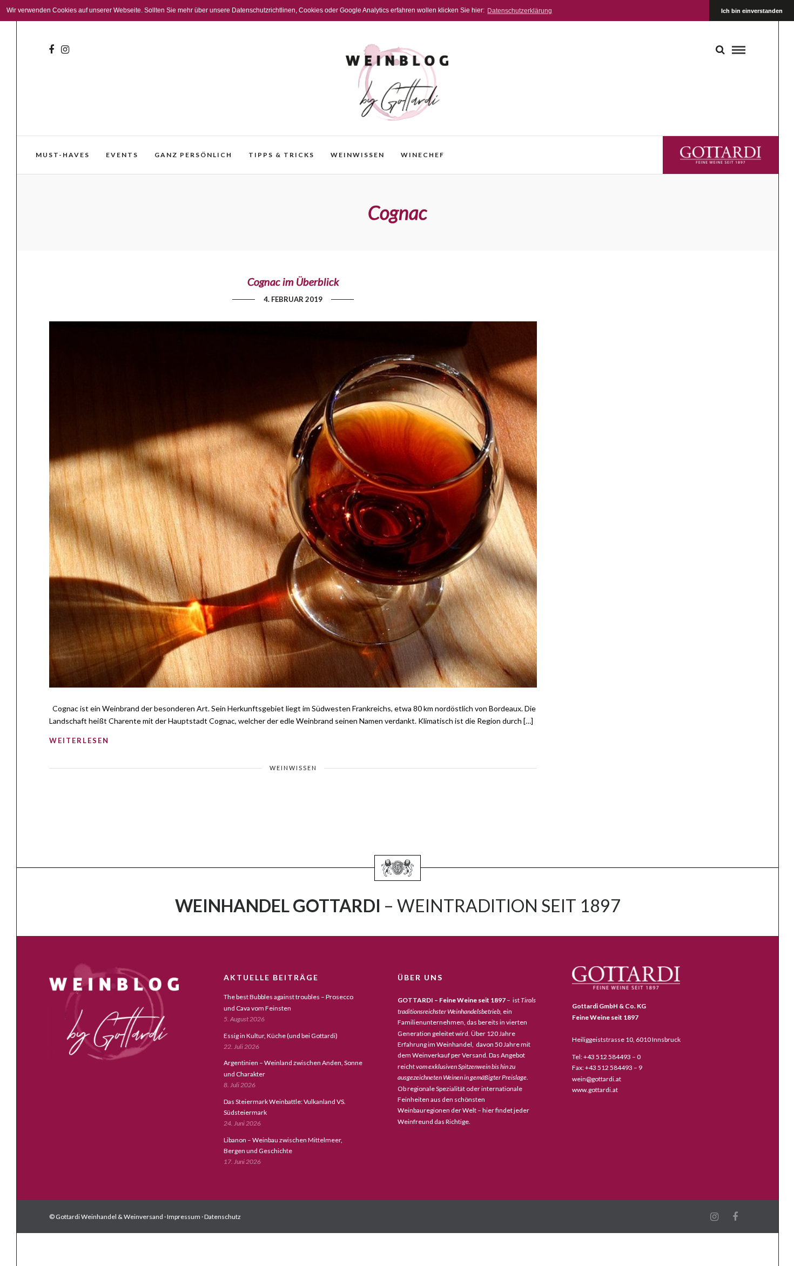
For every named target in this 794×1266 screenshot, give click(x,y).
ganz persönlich (193, 155)
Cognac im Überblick (293, 281)
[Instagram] (65, 50)
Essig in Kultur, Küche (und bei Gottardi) (281, 1036)
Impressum (183, 1217)
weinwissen (358, 155)
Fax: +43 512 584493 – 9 (607, 1067)
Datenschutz (222, 1217)
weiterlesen (79, 740)
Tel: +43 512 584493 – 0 (606, 1057)
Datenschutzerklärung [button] (519, 11)
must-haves (63, 155)
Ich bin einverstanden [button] (752, 11)
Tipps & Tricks (281, 155)
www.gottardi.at (595, 1090)
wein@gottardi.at (596, 1079)
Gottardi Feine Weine (720, 155)
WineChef (423, 155)
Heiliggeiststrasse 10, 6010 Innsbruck (626, 1039)
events (122, 155)
